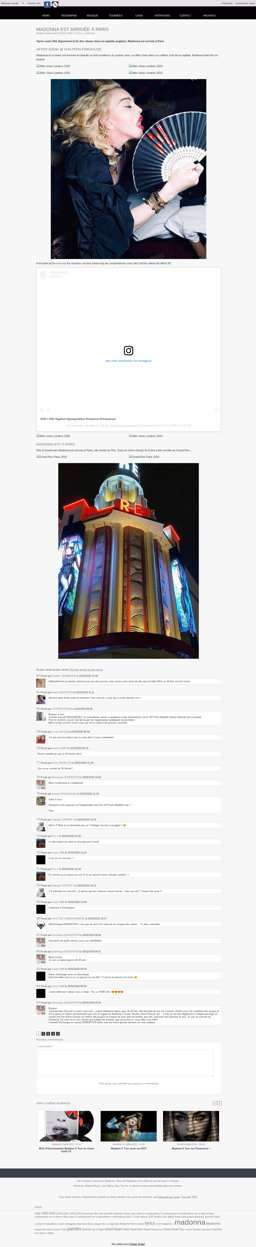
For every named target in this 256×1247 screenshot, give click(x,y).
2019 (79, 1213)
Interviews (162, 15)
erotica (158, 1216)
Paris (64, 1229)
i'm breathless (49, 1223)
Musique (92, 15)
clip (133, 1213)
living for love (128, 1223)
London (140, 1223)
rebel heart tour (133, 1229)
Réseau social (9, 3)
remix (188, 1229)
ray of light (98, 1229)
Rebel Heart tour (153, 1229)
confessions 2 (154, 1213)
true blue (39, 1233)
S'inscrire (227, 3)
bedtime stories (122, 1213)
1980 (37, 1213)
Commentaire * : (46, 1046)
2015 (66, 1213)
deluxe (143, 1216)
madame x (167, 1223)
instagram (70, 1223)
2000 (52, 1213)
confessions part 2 (122, 1216)
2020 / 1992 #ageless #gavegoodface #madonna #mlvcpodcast (78, 418)
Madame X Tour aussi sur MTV (129, 1148)
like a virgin (108, 1223)
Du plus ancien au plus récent (87, 669)
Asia (100, 1213)
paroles (74, 1228)
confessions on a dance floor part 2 (55, 1216)
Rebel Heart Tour (174, 1229)
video (50, 1233)
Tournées (116, 15)
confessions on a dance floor (197, 1213)
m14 (158, 1223)
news (46, 15)
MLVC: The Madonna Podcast (119, 425)
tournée (197, 1229)
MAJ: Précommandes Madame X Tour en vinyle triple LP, (66, 1150)
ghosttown (188, 1216)
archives (209, 15)
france (178, 1216)
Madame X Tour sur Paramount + (191, 1148)
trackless (206, 1229)
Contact (185, 15)
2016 (72, 1213)
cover (137, 1216)
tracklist (217, 1229)
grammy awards (203, 1216)
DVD (150, 1216)
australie (108, 1213)
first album (168, 1216)
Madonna (213, 1223)
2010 (59, 1213)
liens (139, 15)
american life (90, 1213)
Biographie (69, 15)
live (117, 1223)
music (56, 1229)
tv (46, 1232)
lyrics (150, 1223)
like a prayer (94, 1223)
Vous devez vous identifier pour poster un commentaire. (129, 1083)
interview (82, 1223)
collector (140, 1213)
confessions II (171, 1213)
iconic (61, 1223)
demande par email (169, 1197)
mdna (49, 1229)
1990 (44, 1213)
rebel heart (113, 1229)
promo (86, 1229)
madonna (190, 1222)
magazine (39, 1229)
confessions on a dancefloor (93, 1216)
